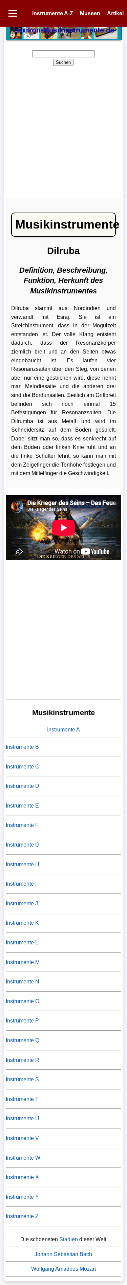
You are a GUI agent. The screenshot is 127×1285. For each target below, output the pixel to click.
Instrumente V (22, 1138)
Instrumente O (22, 1001)
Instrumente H (22, 864)
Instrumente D (22, 786)
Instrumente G (22, 845)
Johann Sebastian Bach (63, 1254)
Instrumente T (22, 1099)
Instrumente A (63, 729)
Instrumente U (22, 1118)
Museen (90, 13)
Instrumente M (23, 962)
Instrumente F (22, 825)
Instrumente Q (22, 1040)
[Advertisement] (63, 130)
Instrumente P (22, 1021)
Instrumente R (22, 1060)
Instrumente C (22, 767)
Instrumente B (22, 747)
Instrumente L (22, 942)
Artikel (115, 13)
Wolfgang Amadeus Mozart (63, 1269)
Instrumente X (22, 1177)
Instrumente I (21, 884)
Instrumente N (22, 981)
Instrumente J (22, 903)
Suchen (63, 62)
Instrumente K (22, 923)
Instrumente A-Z (52, 13)
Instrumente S (22, 1079)
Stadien (68, 1239)
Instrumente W (23, 1158)
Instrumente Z (22, 1216)
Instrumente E (22, 806)
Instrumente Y (22, 1197)
